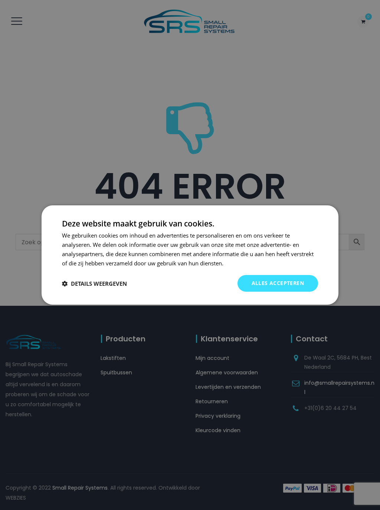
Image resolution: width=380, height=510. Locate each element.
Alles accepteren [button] (278, 283)
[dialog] (190, 255)
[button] (94, 283)
